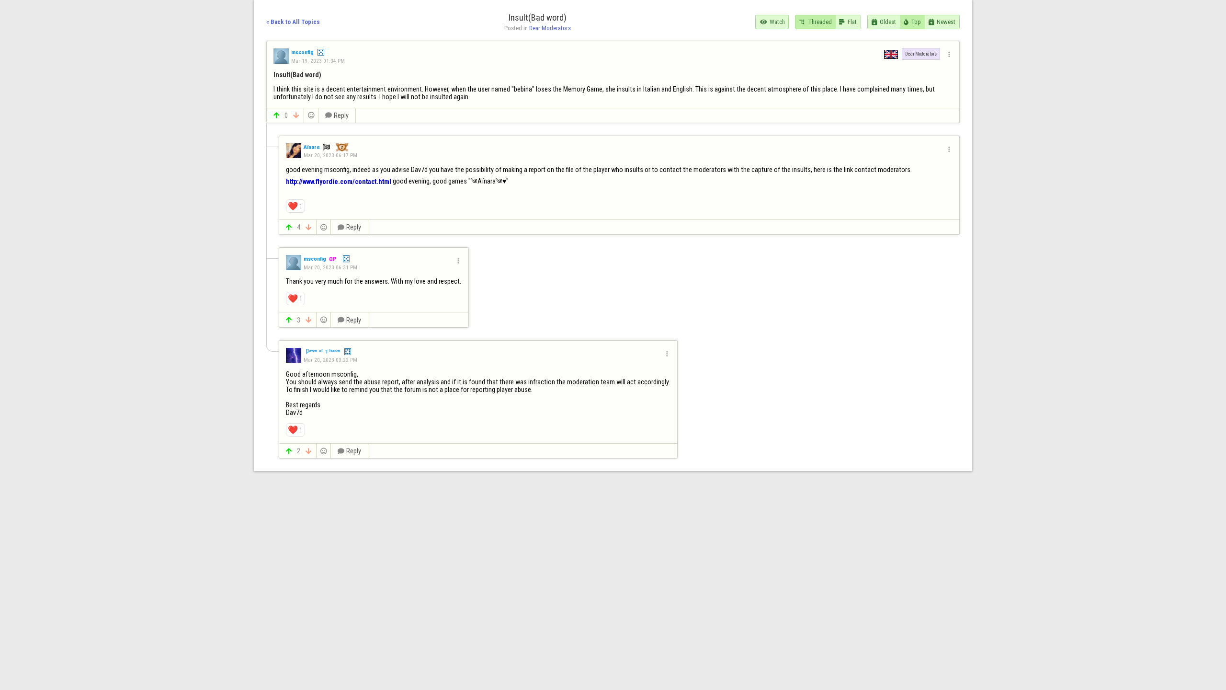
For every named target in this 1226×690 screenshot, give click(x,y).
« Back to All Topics (293, 21)
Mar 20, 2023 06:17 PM (330, 155)
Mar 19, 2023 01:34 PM (318, 61)
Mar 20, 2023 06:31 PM (330, 267)
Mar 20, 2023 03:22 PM (330, 359)
